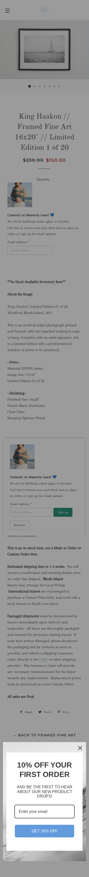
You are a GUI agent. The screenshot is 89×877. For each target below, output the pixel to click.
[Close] (80, 748)
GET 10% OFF (45, 831)
